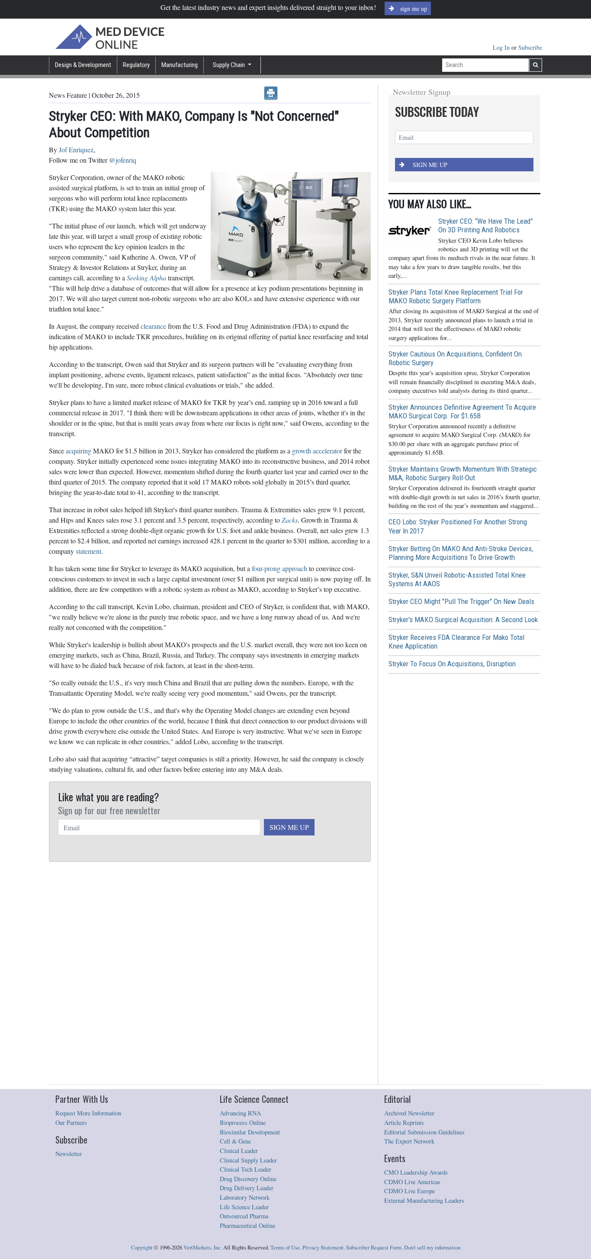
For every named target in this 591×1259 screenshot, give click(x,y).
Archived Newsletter (409, 1113)
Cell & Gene (235, 1141)
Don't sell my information (432, 1247)
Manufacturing (179, 65)
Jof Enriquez (76, 149)
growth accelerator (317, 450)
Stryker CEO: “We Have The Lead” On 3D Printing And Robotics (485, 225)
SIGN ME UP (289, 827)
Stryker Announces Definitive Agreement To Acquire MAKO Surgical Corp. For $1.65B (462, 411)
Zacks (290, 519)
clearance (153, 326)
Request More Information (88, 1113)
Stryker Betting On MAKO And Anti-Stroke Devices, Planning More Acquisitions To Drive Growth (461, 553)
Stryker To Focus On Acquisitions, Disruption (452, 663)
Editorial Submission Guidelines (424, 1132)
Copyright (142, 1247)
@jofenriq (122, 159)
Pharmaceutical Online (247, 1225)
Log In (502, 47)
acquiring (78, 450)
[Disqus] (210, 973)
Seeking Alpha (146, 277)
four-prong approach (279, 568)
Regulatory (136, 65)
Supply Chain (229, 65)
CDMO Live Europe (409, 1191)
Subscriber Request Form (373, 1247)
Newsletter (68, 1154)
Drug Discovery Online (248, 1179)
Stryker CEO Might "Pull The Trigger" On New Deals (461, 601)
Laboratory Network (245, 1197)
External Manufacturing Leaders (424, 1200)
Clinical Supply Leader (248, 1160)
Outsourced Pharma (244, 1216)
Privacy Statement (323, 1247)
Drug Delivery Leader (246, 1188)
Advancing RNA (240, 1113)
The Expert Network (409, 1141)
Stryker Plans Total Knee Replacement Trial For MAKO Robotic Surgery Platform (456, 296)
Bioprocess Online (243, 1122)
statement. (89, 551)
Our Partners (71, 1122)
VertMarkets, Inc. (202, 1247)
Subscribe (530, 47)
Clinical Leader (239, 1151)
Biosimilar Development (250, 1132)
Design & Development (83, 65)
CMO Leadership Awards (416, 1172)
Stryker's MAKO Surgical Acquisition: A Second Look (463, 619)
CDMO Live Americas (412, 1182)
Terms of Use (285, 1247)
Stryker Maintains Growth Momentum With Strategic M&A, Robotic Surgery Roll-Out (463, 473)
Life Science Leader (244, 1207)
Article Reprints (404, 1122)
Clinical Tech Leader (245, 1169)
